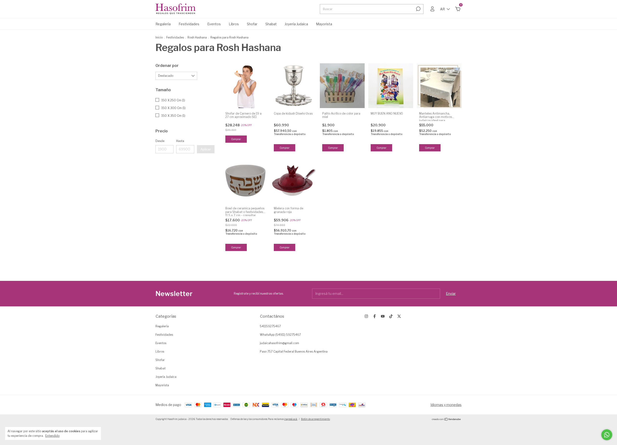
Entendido (52, 436)
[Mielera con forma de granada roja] (293, 180)
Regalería (163, 24)
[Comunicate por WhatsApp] (606, 434)
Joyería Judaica (296, 24)
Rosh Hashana (197, 37)
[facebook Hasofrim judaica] (374, 316)
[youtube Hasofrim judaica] (383, 316)
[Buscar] (417, 9)
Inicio (159, 37)
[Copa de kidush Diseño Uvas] (293, 85)
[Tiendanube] (446, 420)
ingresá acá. (290, 419)
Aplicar (206, 149)
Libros (234, 24)
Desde (159, 141)
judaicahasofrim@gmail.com (279, 343)
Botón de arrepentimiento (315, 419)
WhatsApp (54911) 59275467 (280, 334)
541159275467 (270, 326)
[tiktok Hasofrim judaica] (391, 316)
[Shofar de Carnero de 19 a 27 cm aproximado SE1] (245, 85)
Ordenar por (167, 65)
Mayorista (324, 24)
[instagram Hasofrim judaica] (366, 316)
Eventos (214, 24)
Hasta (180, 141)
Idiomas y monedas (446, 405)
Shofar (252, 24)
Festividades (189, 24)
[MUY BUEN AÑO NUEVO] (390, 85)
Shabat (271, 24)
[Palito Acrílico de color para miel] (342, 85)
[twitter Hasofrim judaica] (399, 316)
